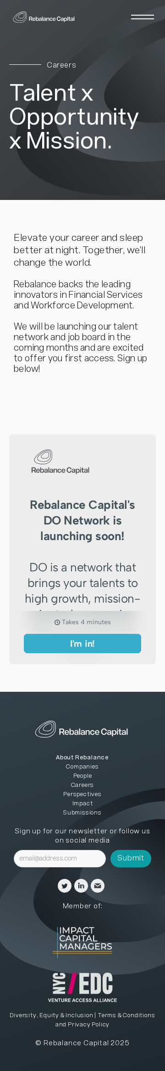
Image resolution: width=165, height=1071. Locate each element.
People (82, 776)
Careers (82, 785)
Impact (82, 804)
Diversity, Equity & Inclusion (51, 1016)
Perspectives (82, 795)
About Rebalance (82, 758)
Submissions (82, 813)
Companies (82, 767)
